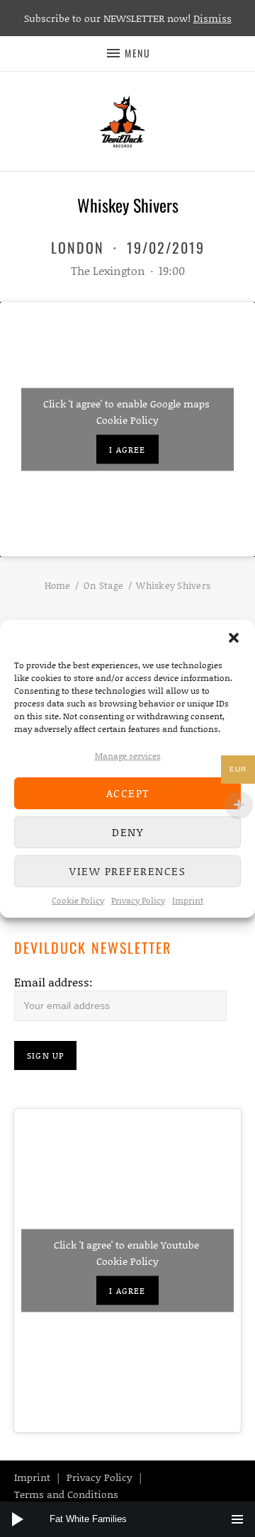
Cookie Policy (78, 900)
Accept (127, 793)
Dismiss (212, 18)
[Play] (17, 1519)
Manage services (128, 756)
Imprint (187, 900)
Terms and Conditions (66, 1494)
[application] (127, 1519)
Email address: (53, 982)
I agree (127, 449)
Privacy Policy (138, 900)
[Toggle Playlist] (237, 1519)
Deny (127, 832)
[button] (234, 638)
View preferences (127, 871)
